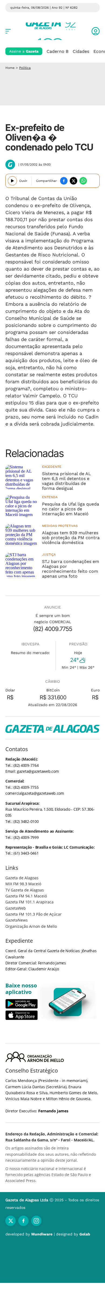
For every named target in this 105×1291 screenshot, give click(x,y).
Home (10, 68)
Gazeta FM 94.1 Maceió (26, 896)
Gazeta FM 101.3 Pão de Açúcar (33, 914)
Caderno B (57, 51)
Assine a (23, 51)
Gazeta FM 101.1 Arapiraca (29, 901)
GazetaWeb (15, 908)
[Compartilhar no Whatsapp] (83, 181)
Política (25, 68)
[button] (96, 31)
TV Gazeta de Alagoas (24, 890)
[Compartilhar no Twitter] (73, 181)
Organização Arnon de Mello (31, 926)
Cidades (81, 51)
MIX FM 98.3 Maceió (23, 883)
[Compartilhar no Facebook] (64, 181)
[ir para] (68, 1002)
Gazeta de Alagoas (21, 877)
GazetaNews (16, 920)
